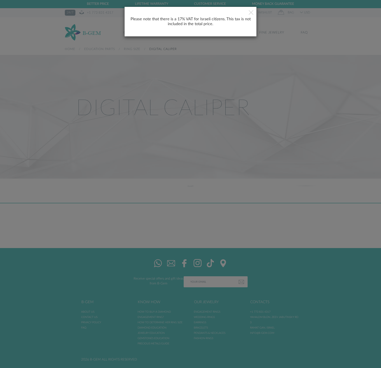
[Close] (251, 13)
